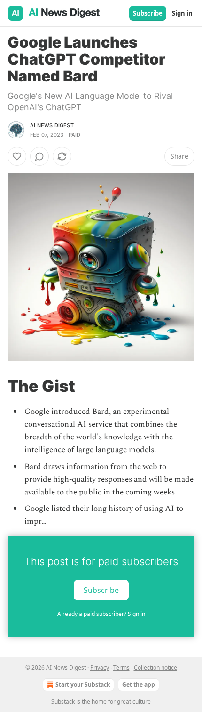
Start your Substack (82, 684)
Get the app (138, 684)
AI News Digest (52, 125)
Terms (121, 667)
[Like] (17, 156)
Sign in (182, 13)
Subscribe (148, 13)
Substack (63, 701)
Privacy (99, 667)
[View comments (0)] (39, 156)
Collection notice (155, 667)
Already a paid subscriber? (101, 614)
